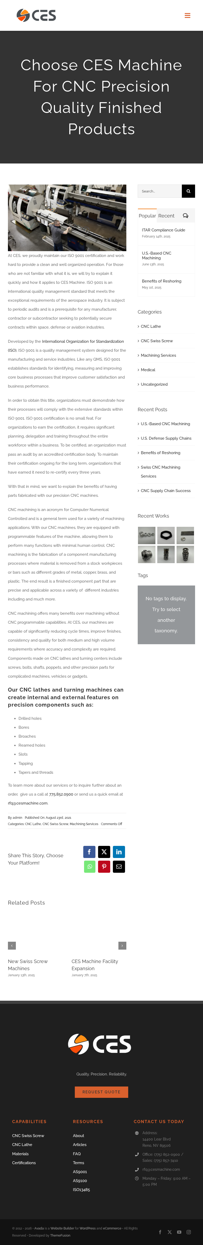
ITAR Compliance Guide (163, 230)
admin (17, 818)
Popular (147, 216)
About (78, 1135)
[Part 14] (166, 535)
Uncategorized (154, 384)
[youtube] (179, 1232)
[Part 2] (185, 554)
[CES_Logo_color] (37, 7)
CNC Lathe (33, 824)
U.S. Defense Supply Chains (166, 438)
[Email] (119, 866)
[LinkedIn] (119, 852)
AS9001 (80, 1171)
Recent (166, 216)
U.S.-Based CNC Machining (156, 255)
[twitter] (170, 1232)
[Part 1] (166, 554)
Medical (148, 370)
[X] (104, 852)
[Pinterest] (104, 866)
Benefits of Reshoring (161, 281)
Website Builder (62, 1228)
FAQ (77, 1154)
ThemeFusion (60, 1235)
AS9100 (80, 1180)
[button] (12, 946)
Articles (79, 1144)
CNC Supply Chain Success (166, 490)
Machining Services (84, 824)
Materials (20, 1154)
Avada (39, 1228)
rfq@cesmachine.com (28, 803)
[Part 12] (147, 554)
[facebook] (160, 1232)
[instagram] (189, 1232)
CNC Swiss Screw (55, 824)
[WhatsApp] (90, 866)
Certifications (24, 1162)
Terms (78, 1162)
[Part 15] (147, 535)
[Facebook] (89, 852)
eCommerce (112, 1228)
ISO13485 (81, 1189)
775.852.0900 (61, 794)
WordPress (88, 1228)
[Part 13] (185, 535)
